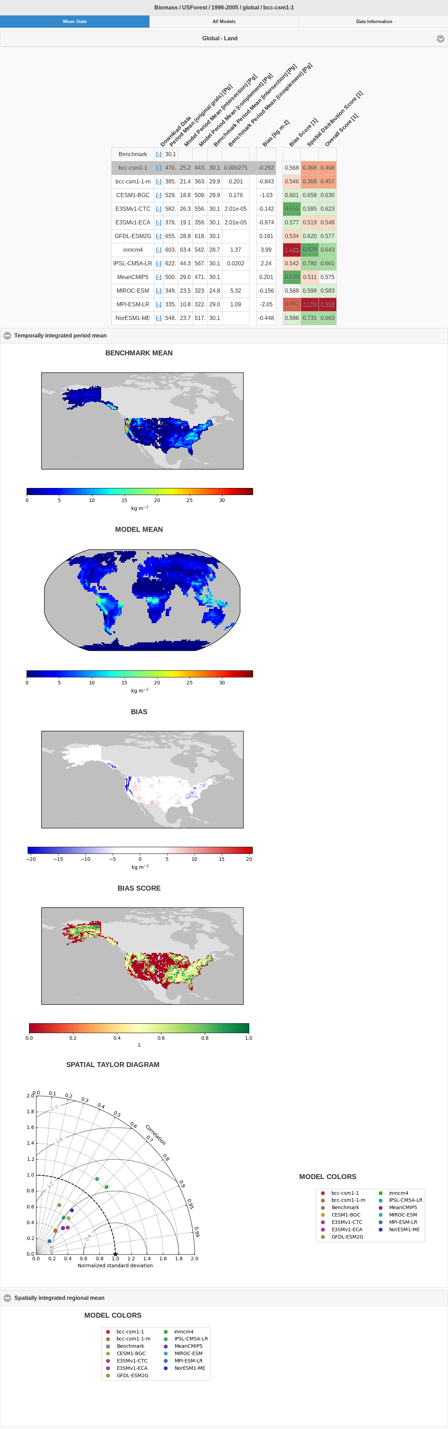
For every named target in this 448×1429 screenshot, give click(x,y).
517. (200, 318)
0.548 (328, 222)
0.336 (328, 304)
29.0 (185, 277)
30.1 (214, 168)
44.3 (185, 263)
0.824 (310, 250)
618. (200, 236)
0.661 (328, 263)
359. (200, 222)
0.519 (310, 222)
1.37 (235, 250)
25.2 (185, 168)
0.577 (292, 222)
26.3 (185, 209)
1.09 (235, 304)
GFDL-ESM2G (133, 236)
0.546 (292, 181)
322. (200, 304)
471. (200, 277)
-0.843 (266, 181)
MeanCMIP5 (132, 277)
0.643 (328, 250)
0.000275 (235, 168)
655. (170, 236)
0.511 (310, 277)
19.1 (185, 222)
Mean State (75, 21)
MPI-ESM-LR (133, 304)
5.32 (235, 291)
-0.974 (266, 222)
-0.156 (266, 291)
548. (170, 318)
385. (170, 181)
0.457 (328, 181)
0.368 (310, 168)
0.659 (310, 195)
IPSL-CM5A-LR (132, 263)
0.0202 (235, 263)
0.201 (236, 181)
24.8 (214, 291)
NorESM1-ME (132, 318)
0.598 (310, 291)
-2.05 (266, 304)
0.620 (310, 236)
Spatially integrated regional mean (93, 1298)
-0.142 (266, 209)
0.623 (328, 209)
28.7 (214, 250)
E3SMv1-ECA (132, 222)
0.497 (292, 304)
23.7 (185, 318)
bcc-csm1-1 (133, 168)
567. (200, 263)
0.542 (292, 263)
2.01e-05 (236, 209)
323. (200, 291)
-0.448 (266, 318)
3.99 (266, 250)
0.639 (292, 277)
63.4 (185, 250)
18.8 (185, 195)
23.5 (185, 291)
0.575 (328, 277)
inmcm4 (133, 250)
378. (170, 222)
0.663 (328, 318)
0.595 (310, 209)
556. (200, 209)
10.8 (185, 304)
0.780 (310, 263)
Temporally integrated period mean (94, 336)
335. (170, 304)
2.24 (266, 263)
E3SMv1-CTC (132, 209)
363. (200, 181)
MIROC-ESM (133, 291)
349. (170, 291)
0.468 (328, 168)
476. (170, 168)
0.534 (292, 236)
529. (170, 195)
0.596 (292, 318)
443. (200, 168)
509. (200, 195)
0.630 (328, 195)
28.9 (185, 236)
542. (200, 250)
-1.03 (266, 195)
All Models (224, 21)
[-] (158, 154)
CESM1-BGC (133, 195)
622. (170, 263)
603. (170, 250)
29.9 (214, 181)
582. (170, 209)
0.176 (236, 195)
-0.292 (266, 168)
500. (170, 277)
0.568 (292, 168)
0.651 (292, 209)
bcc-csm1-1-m (132, 181)
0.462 (292, 250)
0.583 (328, 291)
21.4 (185, 181)
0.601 (292, 195)
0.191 (266, 236)
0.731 (310, 318)
